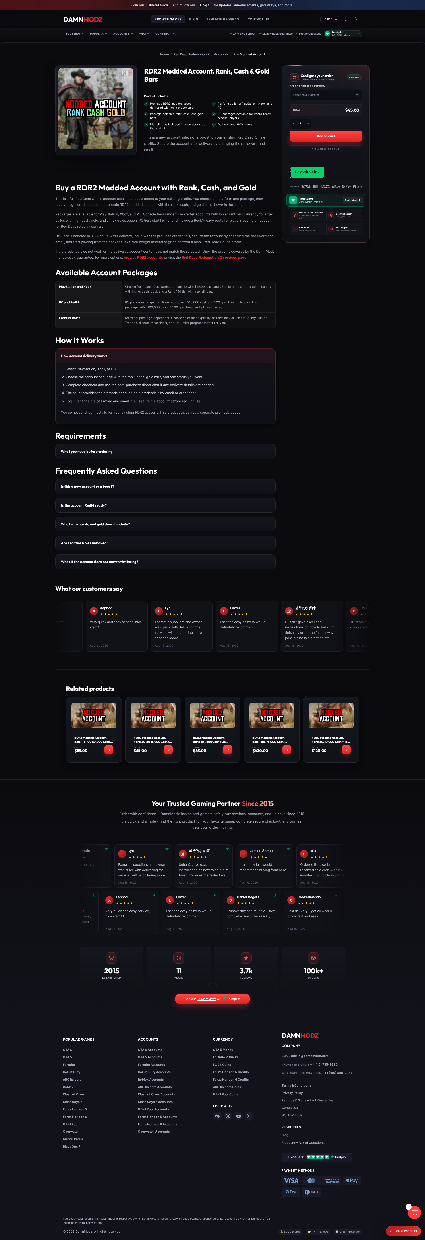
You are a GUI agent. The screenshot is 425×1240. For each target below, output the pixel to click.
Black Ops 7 (71, 1146)
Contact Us (258, 19)
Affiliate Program (223, 19)
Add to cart (326, 136)
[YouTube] (238, 1116)
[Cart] (357, 19)
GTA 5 (67, 1057)
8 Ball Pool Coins (225, 1094)
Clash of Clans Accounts (156, 1094)
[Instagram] (249, 1116)
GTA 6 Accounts (150, 1050)
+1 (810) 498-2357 (338, 1073)
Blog (193, 19)
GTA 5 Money (223, 1050)
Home (164, 54)
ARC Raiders (72, 1079)
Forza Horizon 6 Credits (231, 1079)
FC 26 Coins (222, 1064)
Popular (97, 33)
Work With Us (292, 1115)
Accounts (121, 33)
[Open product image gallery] (96, 108)
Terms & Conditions (296, 1085)
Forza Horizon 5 (75, 1109)
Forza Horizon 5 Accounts (157, 1117)
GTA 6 (67, 1050)
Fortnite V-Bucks (225, 1057)
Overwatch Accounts (154, 1131)
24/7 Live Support (244, 33)
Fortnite (69, 1064)
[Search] (346, 19)
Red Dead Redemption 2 (191, 54)
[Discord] (217, 1116)
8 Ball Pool (71, 1124)
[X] (228, 1116)
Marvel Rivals (73, 1139)
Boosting (73, 33)
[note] (307, 215)
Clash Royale (72, 1102)
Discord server (158, 5)
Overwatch (71, 1131)
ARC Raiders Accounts (155, 1087)
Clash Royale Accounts (155, 1102)
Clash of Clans (74, 1094)
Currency (163, 33)
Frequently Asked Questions (303, 1142)
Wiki (142, 33)
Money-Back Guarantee (277, 33)
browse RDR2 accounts (143, 257)
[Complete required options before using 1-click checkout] (326, 165)
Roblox (68, 1087)
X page (204, 5)
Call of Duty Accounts (154, 1072)
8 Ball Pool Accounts (153, 1109)
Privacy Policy (292, 1093)
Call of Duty (71, 1072)
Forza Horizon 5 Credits (231, 1072)
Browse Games (168, 19)
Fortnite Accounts (151, 1064)
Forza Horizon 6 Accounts (157, 1124)
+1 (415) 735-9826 (324, 1064)
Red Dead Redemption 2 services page (214, 257)
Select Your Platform (309, 86)
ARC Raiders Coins (227, 1087)
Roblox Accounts (151, 1079)
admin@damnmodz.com (310, 1056)
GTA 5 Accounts (150, 1057)
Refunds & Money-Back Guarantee (307, 1100)
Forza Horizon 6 (75, 1117)
